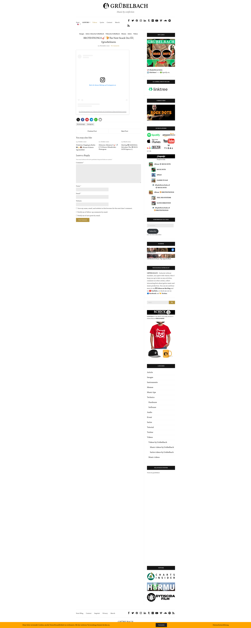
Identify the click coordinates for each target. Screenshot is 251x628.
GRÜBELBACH (125, 622)
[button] (78, 119)
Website (79, 201)
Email (78, 193)
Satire (130, 34)
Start (78, 22)
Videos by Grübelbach (113, 34)
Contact (109, 22)
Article (150, 372)
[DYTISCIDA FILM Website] (161, 597)
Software (152, 407)
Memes (123, 34)
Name (78, 186)
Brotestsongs (81, 124)
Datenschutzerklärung (221, 625)
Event (149, 417)
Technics (151, 397)
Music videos (154, 457)
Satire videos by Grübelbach (95, 34)
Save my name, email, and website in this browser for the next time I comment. (105, 208)
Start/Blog (79, 613)
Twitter (150, 432)
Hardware (152, 402)
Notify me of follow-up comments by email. (93, 212)
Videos (94, 22)
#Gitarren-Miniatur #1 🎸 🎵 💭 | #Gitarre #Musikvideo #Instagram (108, 147)
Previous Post (92, 131)
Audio (149, 412)
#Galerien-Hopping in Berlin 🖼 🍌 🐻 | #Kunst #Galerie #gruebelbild (85, 147)
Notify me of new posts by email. (89, 216)
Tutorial (150, 427)
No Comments (115, 46)
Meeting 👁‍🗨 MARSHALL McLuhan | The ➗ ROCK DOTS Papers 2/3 (129, 147)
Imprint (97, 613)
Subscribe (152, 231)
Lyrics (102, 22)
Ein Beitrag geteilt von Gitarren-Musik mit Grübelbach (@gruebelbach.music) (102, 111)
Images (81, 34)
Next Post (124, 131)
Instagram (90, 124)
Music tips (151, 392)
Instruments (152, 382)
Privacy (105, 613)
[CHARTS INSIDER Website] (161, 576)
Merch (117, 22)
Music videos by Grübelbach (162, 447)
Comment (80, 163)
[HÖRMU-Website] (161, 587)
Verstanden (161, 625)
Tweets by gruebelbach (153, 473)
